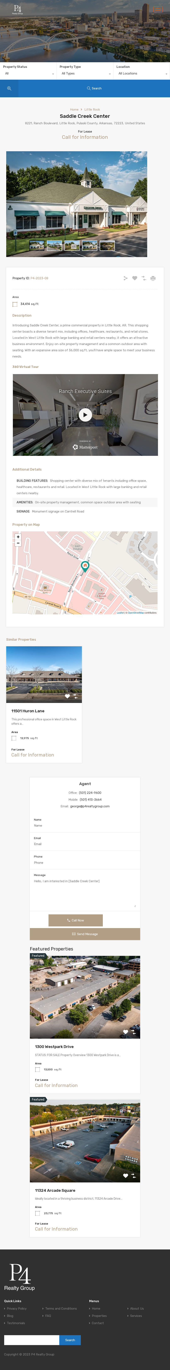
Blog (10, 1316)
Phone (38, 856)
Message (40, 875)
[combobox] (28, 74)
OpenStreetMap (136, 612)
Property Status (15, 67)
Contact (98, 1323)
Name (37, 819)
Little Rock (92, 109)
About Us (137, 1308)
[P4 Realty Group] (19, 1277)
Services (136, 1316)
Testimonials (16, 1323)
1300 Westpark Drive (54, 1046)
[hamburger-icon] (158, 9)
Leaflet (120, 612)
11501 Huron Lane (27, 711)
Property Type (70, 67)
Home (74, 109)
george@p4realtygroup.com (90, 806)
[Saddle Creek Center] (85, 567)
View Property (44, 691)
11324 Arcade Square (55, 1190)
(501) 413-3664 (91, 800)
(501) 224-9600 (90, 793)
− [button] (18, 543)
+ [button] (18, 536)
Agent (85, 783)
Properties (99, 1316)
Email (37, 838)
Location (123, 67)
